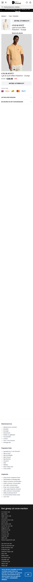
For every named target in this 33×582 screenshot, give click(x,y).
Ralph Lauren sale (6, 516)
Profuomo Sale (5, 549)
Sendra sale (4, 522)
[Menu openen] (2, 2)
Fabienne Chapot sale (7, 551)
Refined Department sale (8, 540)
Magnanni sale (5, 528)
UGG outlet (4, 518)
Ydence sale (4, 563)
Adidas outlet (5, 555)
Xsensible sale (5, 559)
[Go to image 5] (19, 69)
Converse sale (5, 534)
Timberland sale (5, 561)
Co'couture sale (5, 512)
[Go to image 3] (16, 69)
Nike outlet (4, 514)
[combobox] (16, 7)
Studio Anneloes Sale (7, 547)
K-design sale (5, 536)
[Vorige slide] (1, 10)
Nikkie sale (4, 538)
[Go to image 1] (14, 69)
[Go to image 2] (15, 69)
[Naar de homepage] (16, 2)
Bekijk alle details (17, 33)
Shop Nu (17, 11)
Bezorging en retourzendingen (12, 102)
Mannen (3, 16)
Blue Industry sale (6, 524)
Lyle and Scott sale (6, 543)
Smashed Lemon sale (7, 520)
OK (28, 574)
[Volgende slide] (32, 10)
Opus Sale (4, 553)
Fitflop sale (4, 565)
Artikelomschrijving (8, 97)
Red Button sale (5, 557)
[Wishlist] (27, 2)
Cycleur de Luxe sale (7, 526)
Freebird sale (4, 532)
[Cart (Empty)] (30, 2)
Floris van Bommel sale (7, 545)
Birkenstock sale (5, 530)
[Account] (5, 2)
